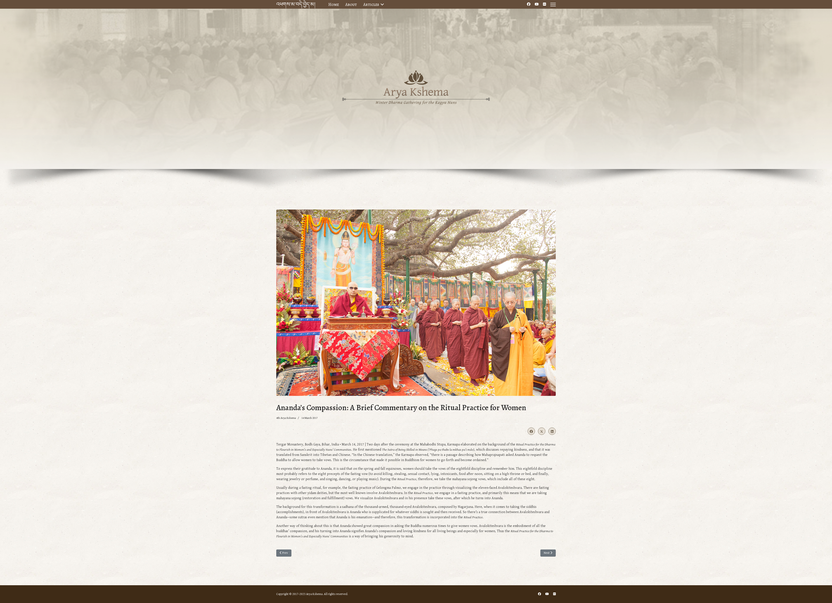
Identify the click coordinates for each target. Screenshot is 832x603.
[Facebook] (528, 4)
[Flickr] (544, 4)
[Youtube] (537, 4)
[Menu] (553, 4)
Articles (371, 4)
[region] (416, 107)
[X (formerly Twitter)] (541, 431)
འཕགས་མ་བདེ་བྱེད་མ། (295, 4)
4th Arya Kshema (286, 418)
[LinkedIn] (552, 431)
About (351, 4)
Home (333, 4)
